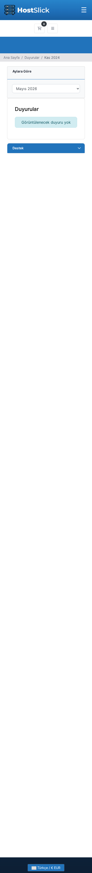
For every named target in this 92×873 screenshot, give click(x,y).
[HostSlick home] (27, 10)
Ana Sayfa (12, 57)
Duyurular (32, 57)
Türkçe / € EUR (48, 868)
